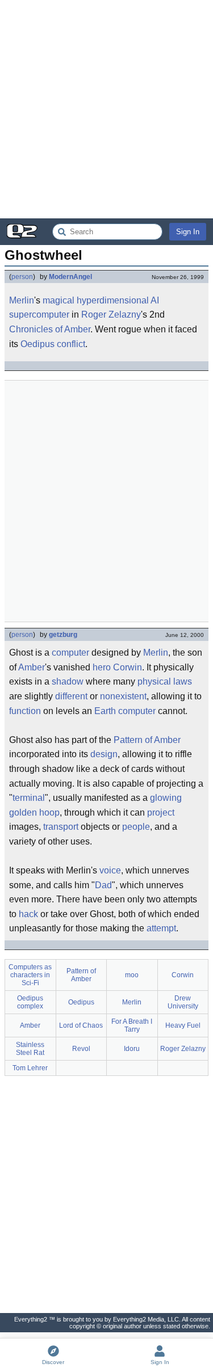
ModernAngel (70, 277)
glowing (166, 798)
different (71, 696)
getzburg (63, 635)
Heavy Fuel (183, 1025)
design (104, 754)
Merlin (21, 300)
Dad (103, 885)
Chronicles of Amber (49, 329)
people (136, 826)
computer (70, 652)
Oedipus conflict (52, 344)
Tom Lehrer (30, 1068)
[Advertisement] (106, 109)
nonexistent (123, 696)
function (25, 711)
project (160, 812)
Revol (81, 1049)
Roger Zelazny (111, 314)
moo (132, 975)
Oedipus (81, 1002)
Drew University (183, 1002)
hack (28, 914)
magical (58, 300)
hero (102, 667)
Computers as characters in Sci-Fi (30, 975)
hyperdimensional (113, 300)
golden (23, 812)
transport (60, 826)
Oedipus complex (30, 1002)
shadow (67, 681)
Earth (105, 711)
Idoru (132, 1049)
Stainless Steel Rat (30, 1049)
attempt (161, 928)
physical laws (164, 681)
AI (155, 300)
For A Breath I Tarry (131, 1025)
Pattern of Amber (147, 740)
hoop (49, 812)
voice (110, 870)
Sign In (187, 231)
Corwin (127, 667)
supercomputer (39, 314)
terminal (28, 798)
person (22, 277)
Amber (31, 667)
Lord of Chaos (81, 1025)
